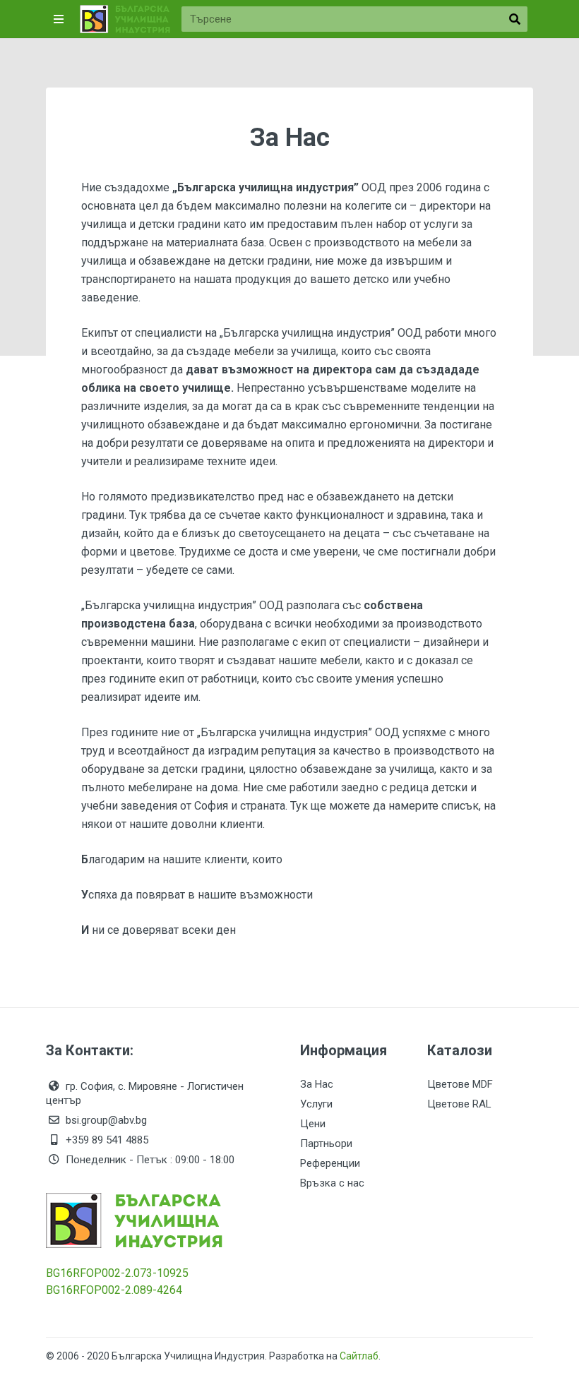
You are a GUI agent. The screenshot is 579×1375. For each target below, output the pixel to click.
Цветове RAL (459, 1104)
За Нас (316, 1084)
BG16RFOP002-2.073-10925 (117, 1273)
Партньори (326, 1143)
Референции (330, 1163)
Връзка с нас (332, 1183)
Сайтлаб (359, 1356)
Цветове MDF (460, 1084)
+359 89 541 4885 (107, 1140)
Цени (313, 1123)
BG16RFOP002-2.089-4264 (114, 1290)
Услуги (316, 1104)
